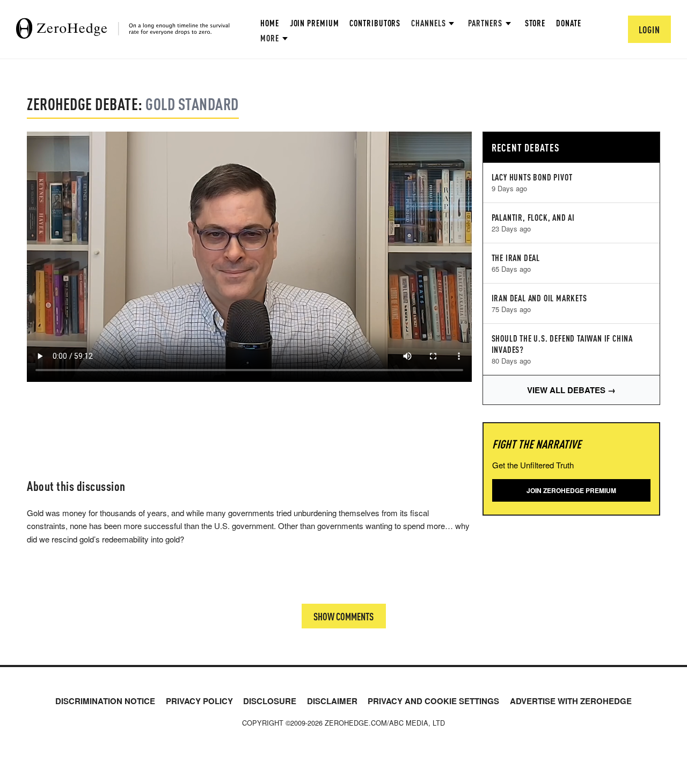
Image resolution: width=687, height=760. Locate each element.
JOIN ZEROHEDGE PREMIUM (571, 490)
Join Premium (314, 22)
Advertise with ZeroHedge (571, 701)
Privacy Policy (199, 701)
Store (535, 22)
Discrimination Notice (105, 701)
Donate (568, 22)
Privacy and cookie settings (433, 701)
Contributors (374, 22)
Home (269, 22)
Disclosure (269, 701)
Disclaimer (332, 701)
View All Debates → (571, 390)
